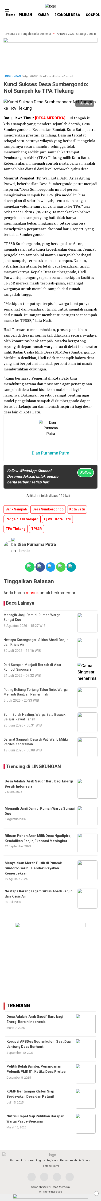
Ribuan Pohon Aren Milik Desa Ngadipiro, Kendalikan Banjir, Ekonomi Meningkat (38, 838)
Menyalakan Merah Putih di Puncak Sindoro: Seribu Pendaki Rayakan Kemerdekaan (33, 868)
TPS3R (36, 528)
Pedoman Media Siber (74, 1160)
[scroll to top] (93, 1193)
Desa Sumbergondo (48, 509)
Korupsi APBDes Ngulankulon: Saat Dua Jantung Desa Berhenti (39, 1044)
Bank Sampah (16, 509)
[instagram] (57, 1177)
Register (52, 1160)
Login (39, 1160)
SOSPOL (93, 14)
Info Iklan (27, 1160)
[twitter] (44, 1177)
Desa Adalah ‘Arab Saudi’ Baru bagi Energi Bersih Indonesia (35, 1019)
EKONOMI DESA (67, 14)
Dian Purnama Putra (37, 544)
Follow (85, 472)
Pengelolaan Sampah (22, 519)
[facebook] (31, 1177)
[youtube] (70, 1177)
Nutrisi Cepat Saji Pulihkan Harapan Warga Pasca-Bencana (35, 1119)
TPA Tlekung (16, 528)
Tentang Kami (50, 1166)
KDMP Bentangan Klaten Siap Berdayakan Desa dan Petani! (30, 1094)
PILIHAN (25, 14)
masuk (32, 593)
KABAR (43, 14)
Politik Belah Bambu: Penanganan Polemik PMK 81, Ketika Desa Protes (36, 1069)
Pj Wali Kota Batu (57, 519)
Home (14, 1160)
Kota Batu (77, 509)
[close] (96, 1193)
